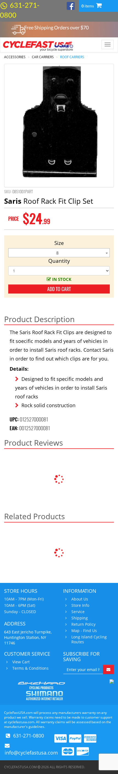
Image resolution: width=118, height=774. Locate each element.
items (88, 6)
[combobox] (59, 252)
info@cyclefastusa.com (31, 752)
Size (59, 243)
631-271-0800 (28, 735)
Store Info (80, 605)
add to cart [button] (59, 289)
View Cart (21, 662)
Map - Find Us (84, 630)
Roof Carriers (72, 57)
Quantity (59, 260)
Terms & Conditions (30, 668)
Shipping (79, 618)
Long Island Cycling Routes (89, 639)
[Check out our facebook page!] (71, 5)
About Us (79, 599)
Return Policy (83, 624)
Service (78, 611)
